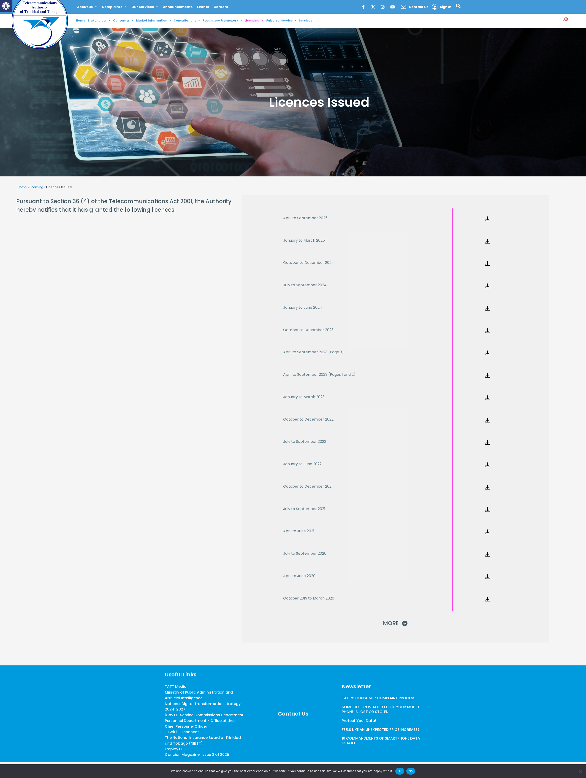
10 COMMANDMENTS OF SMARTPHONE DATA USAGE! (381, 741)
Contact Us (293, 713)
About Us (85, 7)
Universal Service (279, 20)
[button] (6, 6)
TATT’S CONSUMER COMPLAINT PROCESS (378, 698)
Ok (400, 771)
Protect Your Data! (359, 720)
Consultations (185, 20)
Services (305, 20)
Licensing (252, 20)
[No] (580, 771)
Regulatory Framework (220, 20)
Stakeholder (97, 20)
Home (80, 20)
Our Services (142, 7)
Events (203, 7)
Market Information (151, 20)
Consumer (121, 20)
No (411, 771)
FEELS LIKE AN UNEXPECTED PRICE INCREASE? (381, 729)
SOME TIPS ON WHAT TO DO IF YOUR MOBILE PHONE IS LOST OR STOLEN (381, 709)
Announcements (178, 7)
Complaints (112, 7)
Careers (221, 7)
